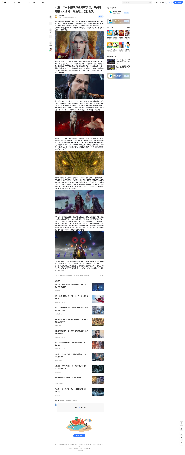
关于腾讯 (56, 444)
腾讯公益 (90, 444)
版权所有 (81, 450)
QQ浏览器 (94, 444)
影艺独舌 (57, 383)
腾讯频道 (99, 444)
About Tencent (62, 444)
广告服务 (81, 444)
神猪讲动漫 (57, 290)
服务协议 (68, 444)
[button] (126, 13)
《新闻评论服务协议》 (74, 400)
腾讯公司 (77, 450)
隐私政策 (72, 444)
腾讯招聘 (85, 444)
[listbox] (79, 338)
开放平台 (76, 444)
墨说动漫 (57, 372)
